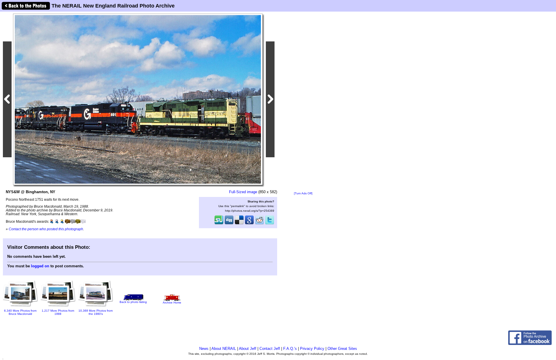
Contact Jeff (269, 348)
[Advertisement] (303, 102)
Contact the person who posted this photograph (46, 229)
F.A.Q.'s (290, 348)
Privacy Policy (312, 348)
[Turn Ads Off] (303, 193)
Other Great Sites (342, 348)
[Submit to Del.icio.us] (239, 223)
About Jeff (247, 348)
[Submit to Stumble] (219, 223)
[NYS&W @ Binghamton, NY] (138, 99)
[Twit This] (269, 223)
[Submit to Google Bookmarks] (249, 223)
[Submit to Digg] (229, 223)
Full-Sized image (243, 192)
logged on (40, 266)
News (204, 348)
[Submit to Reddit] (259, 223)
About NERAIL (223, 348)
